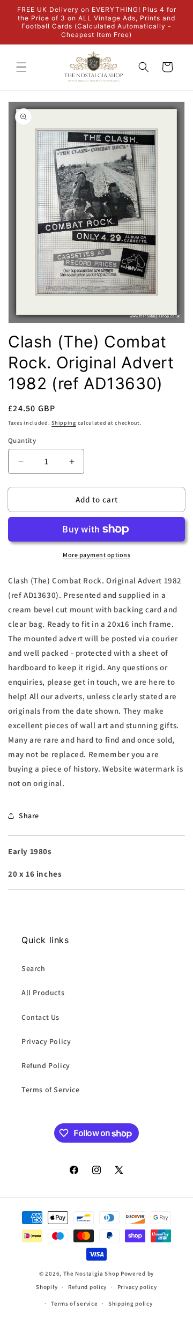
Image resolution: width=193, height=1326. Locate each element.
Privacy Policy (46, 1041)
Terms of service (74, 1303)
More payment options (96, 555)
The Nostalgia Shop (91, 1273)
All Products (42, 992)
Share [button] (29, 815)
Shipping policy (130, 1303)
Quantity (22, 440)
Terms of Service (50, 1089)
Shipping (63, 422)
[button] (21, 67)
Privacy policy (137, 1287)
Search (33, 968)
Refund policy (87, 1287)
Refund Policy (45, 1065)
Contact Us (40, 1017)
